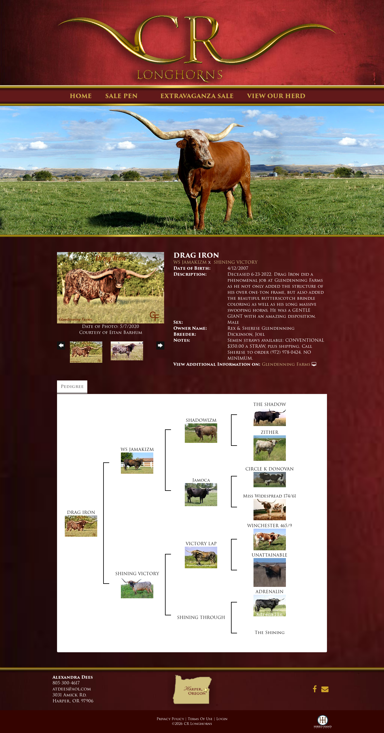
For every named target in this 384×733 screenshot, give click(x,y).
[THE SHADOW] (270, 416)
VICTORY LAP (201, 543)
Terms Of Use (200, 719)
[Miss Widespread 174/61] (270, 509)
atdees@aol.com (71, 689)
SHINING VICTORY (235, 262)
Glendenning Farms (286, 364)
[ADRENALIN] (270, 605)
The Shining (270, 632)
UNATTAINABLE (269, 555)
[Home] (191, 691)
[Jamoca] (201, 494)
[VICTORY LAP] (201, 557)
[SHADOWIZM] (201, 433)
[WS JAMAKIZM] (137, 463)
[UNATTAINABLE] (270, 572)
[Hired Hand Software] (323, 724)
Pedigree (72, 386)
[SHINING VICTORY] (137, 587)
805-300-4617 (66, 683)
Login (221, 719)
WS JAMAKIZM (190, 262)
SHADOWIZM (201, 420)
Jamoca (201, 480)
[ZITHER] (270, 448)
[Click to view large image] (110, 287)
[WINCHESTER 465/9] (270, 539)
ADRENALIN (270, 591)
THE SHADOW (269, 404)
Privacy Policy (170, 719)
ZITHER (269, 432)
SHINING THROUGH (201, 617)
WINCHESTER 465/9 (269, 525)
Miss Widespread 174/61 (269, 496)
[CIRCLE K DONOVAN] (270, 479)
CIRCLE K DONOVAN (269, 469)
